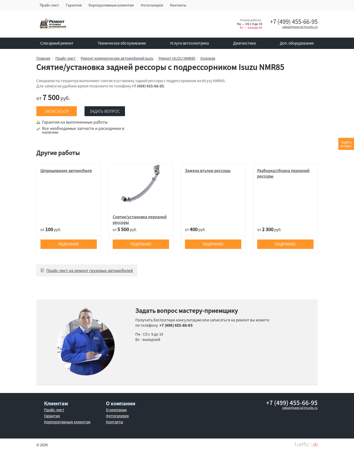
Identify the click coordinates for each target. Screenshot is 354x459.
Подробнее (68, 244)
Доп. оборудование (297, 43)
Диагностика (244, 43)
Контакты (178, 5)
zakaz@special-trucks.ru (300, 26)
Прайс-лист (49, 5)
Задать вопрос (105, 111)
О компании (116, 409)
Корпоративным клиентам (111, 5)
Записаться (56, 111)
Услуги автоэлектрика (189, 43)
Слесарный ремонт (56, 43)
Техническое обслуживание (122, 43)
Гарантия (74, 5)
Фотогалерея (152, 5)
